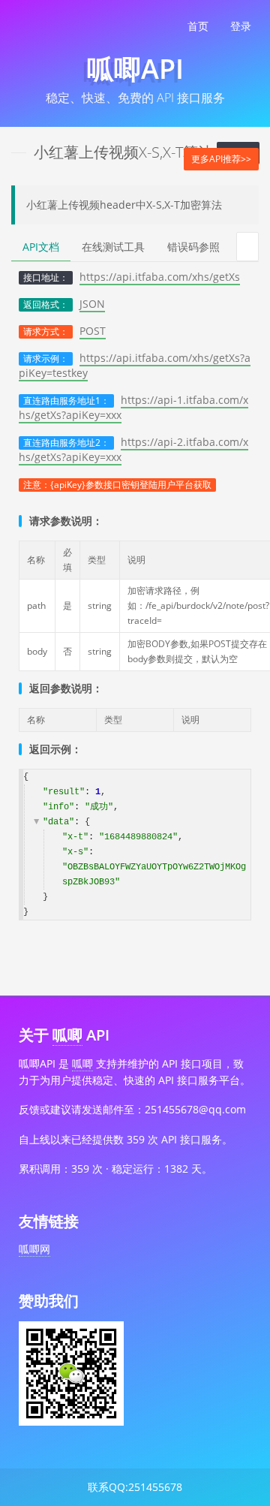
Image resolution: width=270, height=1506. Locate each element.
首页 (198, 26)
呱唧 (67, 1035)
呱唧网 (34, 1249)
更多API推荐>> (221, 158)
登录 (240, 26)
